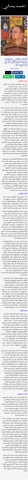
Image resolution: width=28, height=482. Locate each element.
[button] (14, 13)
